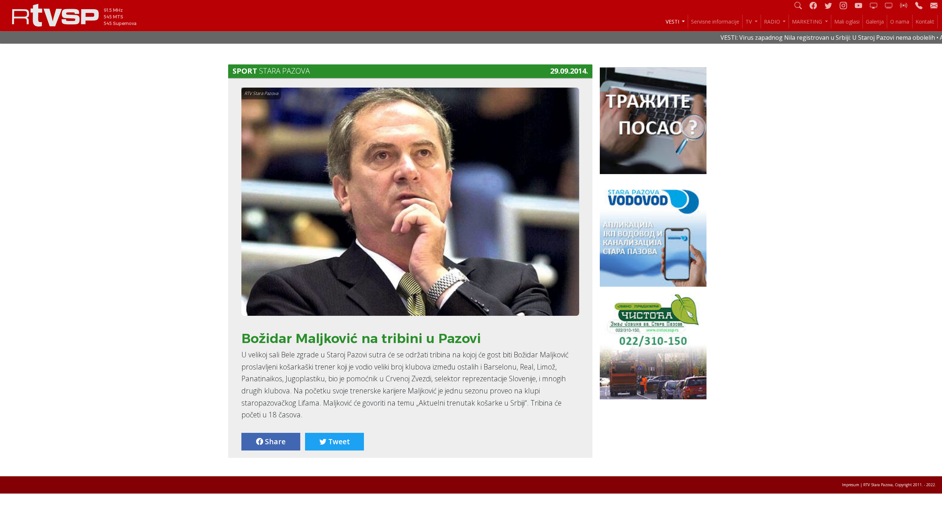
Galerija (875, 21)
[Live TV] (876, 5)
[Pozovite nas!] (921, 5)
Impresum (850, 484)
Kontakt (925, 21)
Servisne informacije (715, 21)
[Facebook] (816, 5)
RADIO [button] (773, 21)
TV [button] (749, 21)
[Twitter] (831, 5)
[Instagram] (846, 5)
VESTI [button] (673, 21)
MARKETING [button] (808, 21)
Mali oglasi (847, 21)
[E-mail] (934, 5)
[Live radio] (906, 5)
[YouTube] (861, 5)
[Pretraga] (801, 5)
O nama (899, 21)
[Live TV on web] (891, 5)
